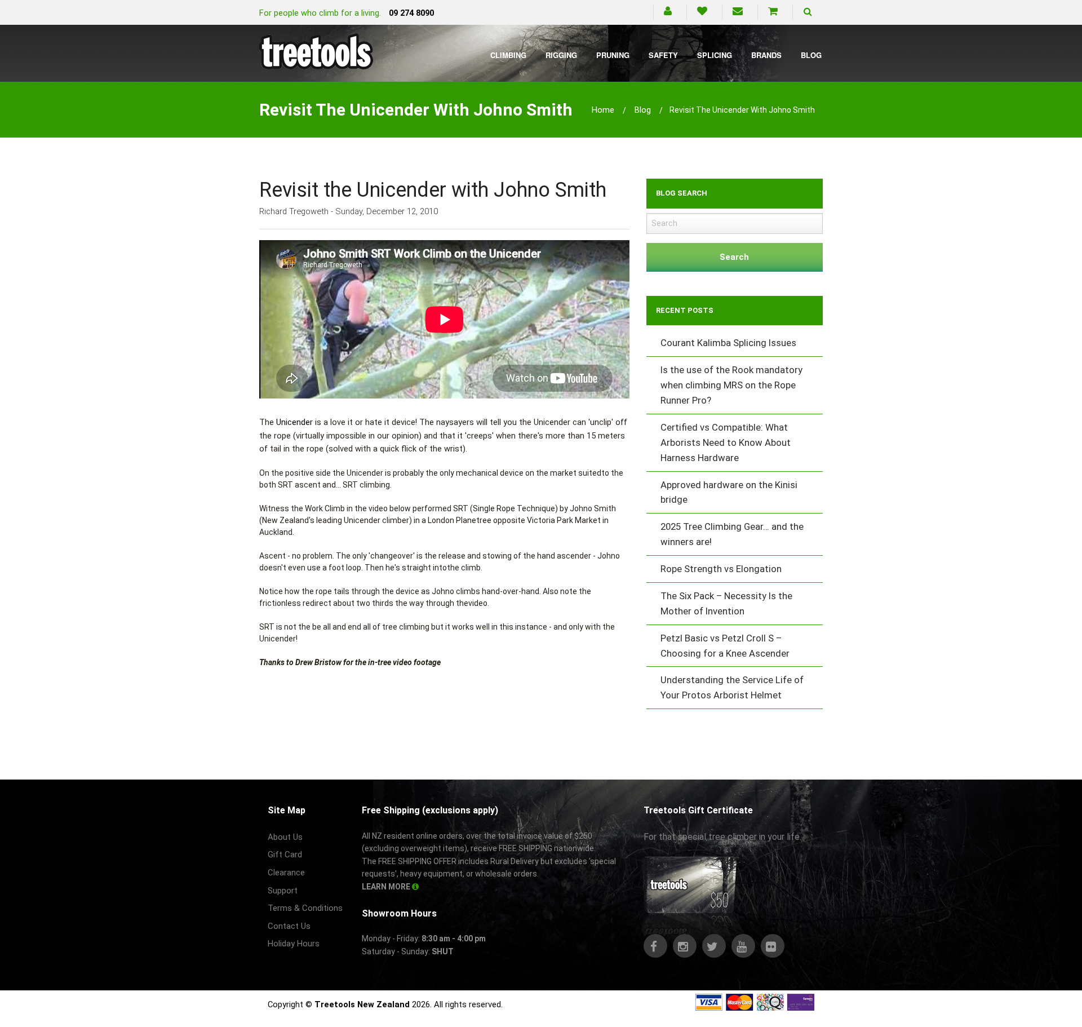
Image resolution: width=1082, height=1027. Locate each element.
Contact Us (289, 926)
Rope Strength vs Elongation (721, 568)
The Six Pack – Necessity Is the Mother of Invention (726, 603)
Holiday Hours (294, 944)
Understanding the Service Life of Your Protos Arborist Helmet (732, 687)
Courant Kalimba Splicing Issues (728, 342)
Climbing (508, 55)
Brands (766, 55)
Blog (811, 55)
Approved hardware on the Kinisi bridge (728, 492)
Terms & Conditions (305, 908)
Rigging (561, 55)
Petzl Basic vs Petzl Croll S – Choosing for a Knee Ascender (725, 645)
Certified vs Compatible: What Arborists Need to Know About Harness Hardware (725, 442)
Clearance (286, 872)
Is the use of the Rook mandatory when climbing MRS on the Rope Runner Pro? (731, 385)
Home (603, 110)
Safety (663, 55)
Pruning (612, 55)
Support (283, 891)
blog (643, 110)
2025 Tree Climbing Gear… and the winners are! (732, 534)
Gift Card (285, 854)
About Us (285, 837)
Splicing (714, 55)
